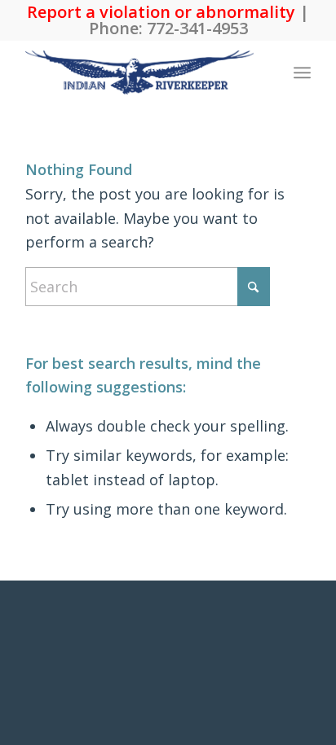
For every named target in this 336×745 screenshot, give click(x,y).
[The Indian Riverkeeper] (139, 72)
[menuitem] (302, 72)
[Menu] (302, 72)
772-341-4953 (197, 28)
